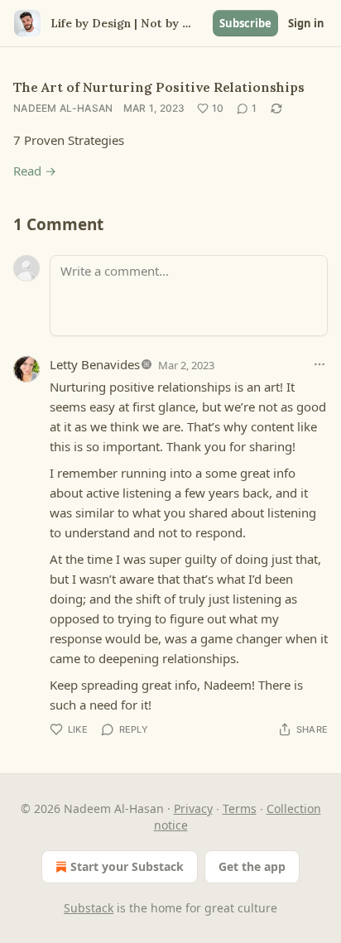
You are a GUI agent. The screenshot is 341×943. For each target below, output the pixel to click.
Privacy (193, 808)
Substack (88, 908)
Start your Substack (127, 866)
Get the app (252, 866)
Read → (34, 170)
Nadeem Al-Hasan (63, 108)
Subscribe (245, 23)
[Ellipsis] (319, 364)
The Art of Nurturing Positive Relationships (159, 87)
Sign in (306, 23)
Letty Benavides (95, 364)
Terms (240, 808)
